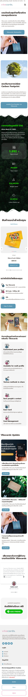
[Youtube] (9, 643)
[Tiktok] (6, 643)
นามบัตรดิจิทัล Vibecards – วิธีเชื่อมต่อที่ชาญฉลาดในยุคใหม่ (13, 501)
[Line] (11, 643)
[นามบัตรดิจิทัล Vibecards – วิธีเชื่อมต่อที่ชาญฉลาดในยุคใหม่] (14, 486)
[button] (25, 4)
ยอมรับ (14, 682)
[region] (14, 681)
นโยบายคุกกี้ (12, 677)
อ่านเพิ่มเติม (6, 473)
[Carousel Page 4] (15, 592)
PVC (14, 255)
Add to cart (14, 265)
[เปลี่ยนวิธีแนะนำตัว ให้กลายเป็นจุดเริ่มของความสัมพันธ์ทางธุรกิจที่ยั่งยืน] (14, 450)
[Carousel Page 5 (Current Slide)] (16, 592)
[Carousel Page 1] (11, 592)
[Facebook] (3, 643)
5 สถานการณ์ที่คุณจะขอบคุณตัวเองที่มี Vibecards (13, 537)
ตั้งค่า (14, 687)
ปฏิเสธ (14, 693)
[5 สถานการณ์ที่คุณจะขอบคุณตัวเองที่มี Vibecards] (14, 523)
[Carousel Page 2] (12, 592)
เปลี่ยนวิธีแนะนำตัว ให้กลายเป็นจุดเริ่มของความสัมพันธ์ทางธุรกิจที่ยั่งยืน (13, 464)
